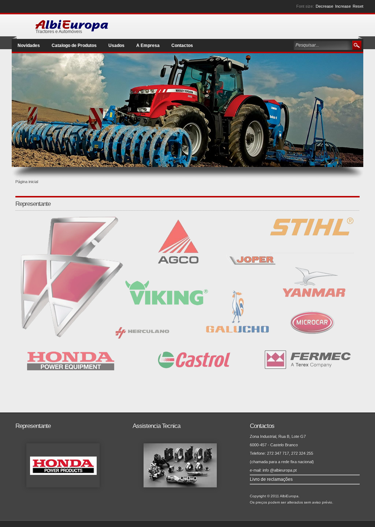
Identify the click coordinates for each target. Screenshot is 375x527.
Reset (358, 6)
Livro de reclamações (271, 479)
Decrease (324, 6)
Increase (343, 6)
